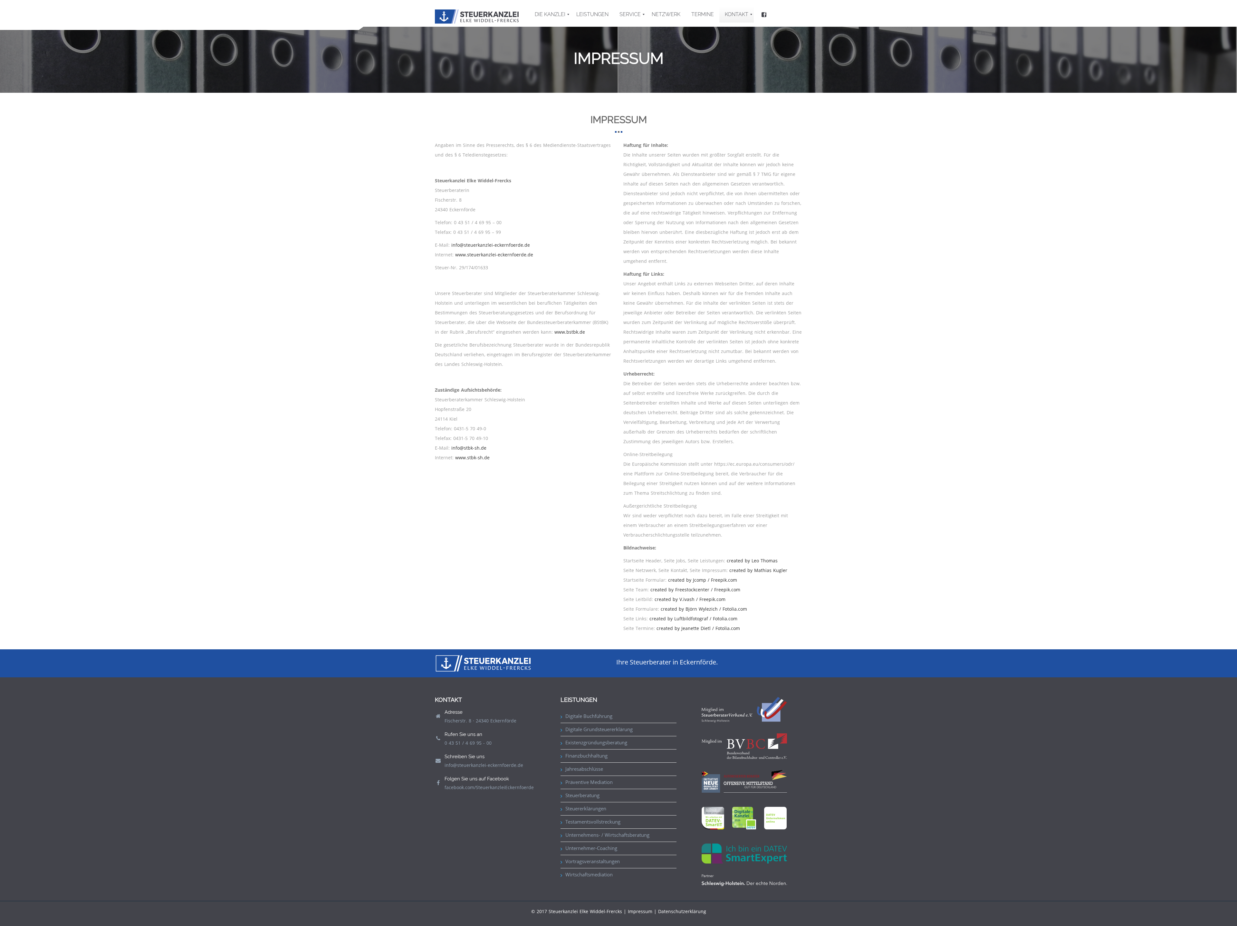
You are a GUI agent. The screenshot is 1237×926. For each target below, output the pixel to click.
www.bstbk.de (569, 332)
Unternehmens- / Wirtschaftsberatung (607, 835)
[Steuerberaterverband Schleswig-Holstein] (744, 709)
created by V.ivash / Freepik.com (690, 599)
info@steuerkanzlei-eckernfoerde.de (490, 245)
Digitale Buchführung (588, 716)
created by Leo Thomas (752, 561)
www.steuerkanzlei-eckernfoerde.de (494, 255)
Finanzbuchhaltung (586, 755)
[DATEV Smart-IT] (712, 818)
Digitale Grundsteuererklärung (599, 729)
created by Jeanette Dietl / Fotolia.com (698, 628)
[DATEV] (744, 818)
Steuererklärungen (585, 808)
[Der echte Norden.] (744, 880)
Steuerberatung (582, 795)
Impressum (640, 911)
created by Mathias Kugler (758, 570)
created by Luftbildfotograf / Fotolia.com (693, 619)
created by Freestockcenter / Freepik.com (695, 590)
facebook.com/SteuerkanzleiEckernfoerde (489, 787)
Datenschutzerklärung (682, 911)
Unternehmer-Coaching (591, 848)
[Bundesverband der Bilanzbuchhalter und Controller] (744, 745)
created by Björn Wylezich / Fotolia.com (704, 609)
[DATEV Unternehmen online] (775, 818)
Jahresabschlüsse (584, 769)
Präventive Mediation (589, 782)
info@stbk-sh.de (468, 448)
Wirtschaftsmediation (589, 874)
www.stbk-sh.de (472, 457)
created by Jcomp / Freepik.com (702, 580)
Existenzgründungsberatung (596, 742)
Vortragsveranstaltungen (592, 861)
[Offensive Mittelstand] (744, 781)
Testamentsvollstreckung (592, 821)
